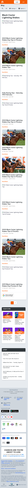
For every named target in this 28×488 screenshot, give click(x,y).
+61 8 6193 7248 (6, 399)
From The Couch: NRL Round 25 (11, 358)
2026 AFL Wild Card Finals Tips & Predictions (11, 354)
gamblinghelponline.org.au (17, 456)
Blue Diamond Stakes (9, 391)
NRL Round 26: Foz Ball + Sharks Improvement (11, 367)
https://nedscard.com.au (12, 481)
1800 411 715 (7, 405)
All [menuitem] (6, 8)
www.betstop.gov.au (20, 472)
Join (24, 2)
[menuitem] (12, 8)
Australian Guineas (19, 391)
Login (17, 2)
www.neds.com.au (6, 1)
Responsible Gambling (7, 460)
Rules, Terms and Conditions (8, 468)
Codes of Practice (5, 463)
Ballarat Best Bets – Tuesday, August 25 (13, 362)
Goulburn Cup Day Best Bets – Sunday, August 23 (12, 377)
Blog (2, 5)
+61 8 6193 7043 (19, 399)
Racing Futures (14, 393)
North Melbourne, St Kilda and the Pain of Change (13, 372)
